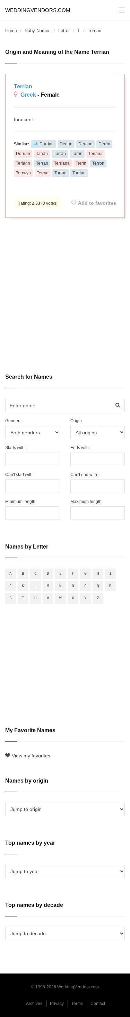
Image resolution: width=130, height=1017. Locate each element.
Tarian (42, 153)
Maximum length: (86, 501)
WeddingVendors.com (37, 10)
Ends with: (80, 447)
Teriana (95, 153)
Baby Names (38, 30)
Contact (97, 1003)
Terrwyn (23, 173)
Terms (77, 1003)
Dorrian (23, 153)
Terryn (43, 173)
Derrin (104, 144)
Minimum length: (20, 501)
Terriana (62, 163)
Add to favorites (97, 203)
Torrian (79, 173)
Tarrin (77, 153)
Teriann (23, 163)
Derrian (85, 144)
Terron (98, 163)
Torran (60, 173)
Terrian (23, 86)
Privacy (57, 1003)
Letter (64, 30)
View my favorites (31, 755)
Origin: (76, 420)
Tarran (60, 153)
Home (11, 30)
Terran (42, 163)
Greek (28, 95)
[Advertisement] (65, 291)
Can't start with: (19, 474)
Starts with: (15, 447)
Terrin (81, 163)
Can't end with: (84, 474)
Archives (34, 1003)
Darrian (47, 144)
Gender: (12, 420)
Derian (66, 144)
